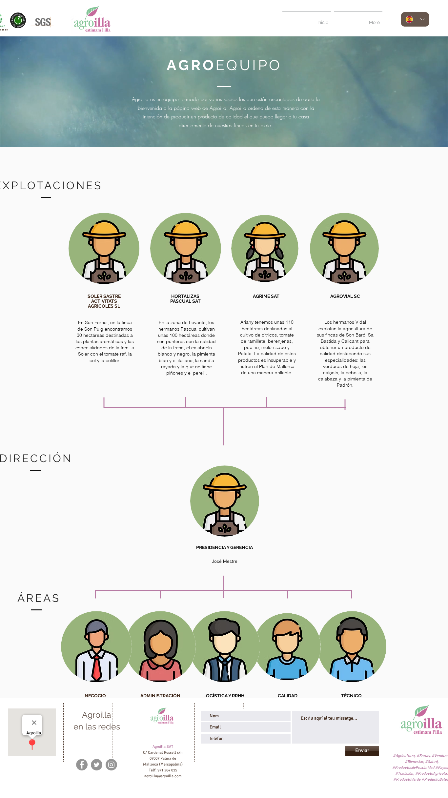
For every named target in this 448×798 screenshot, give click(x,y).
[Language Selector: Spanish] (415, 19)
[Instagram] (111, 764)
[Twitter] (96, 764)
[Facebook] (82, 764)
